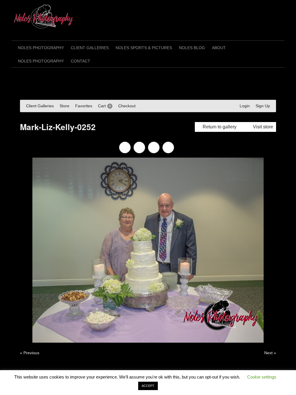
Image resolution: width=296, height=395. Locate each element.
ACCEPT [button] (148, 385)
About (219, 47)
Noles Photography (41, 47)
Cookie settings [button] (261, 376)
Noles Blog (192, 47)
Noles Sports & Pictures (144, 47)
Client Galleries (90, 47)
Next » (270, 352)
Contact (80, 61)
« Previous (29, 352)
